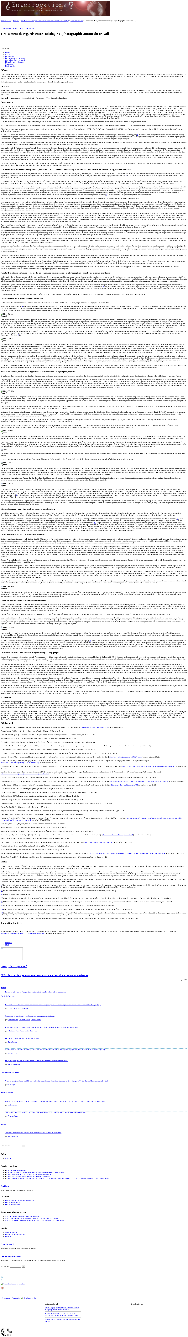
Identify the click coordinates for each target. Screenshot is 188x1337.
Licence (8, 1236)
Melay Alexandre (14, 1064)
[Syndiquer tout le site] (28, 1298)
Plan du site (16, 1298)
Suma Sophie (12, 1042)
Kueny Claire (24, 1031)
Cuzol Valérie (12, 1008)
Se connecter (6, 1298)
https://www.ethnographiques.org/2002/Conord (125, 757)
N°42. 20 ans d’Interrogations (16, 1170)
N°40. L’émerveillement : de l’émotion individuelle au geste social (28, 1174)
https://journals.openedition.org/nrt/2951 (94, 727)
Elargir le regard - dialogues (14, 62)
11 (95, 523)
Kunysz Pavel (12, 1053)
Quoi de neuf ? (7, 1244)
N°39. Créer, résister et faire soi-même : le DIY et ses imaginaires (28, 1176)
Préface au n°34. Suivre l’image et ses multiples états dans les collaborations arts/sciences (35, 992)
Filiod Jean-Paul (13, 1031)
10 (177, 519)
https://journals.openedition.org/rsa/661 (124, 785)
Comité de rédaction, (52, 1313)
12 (90, 641)
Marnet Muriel (13, 1136)
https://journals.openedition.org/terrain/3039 (99, 842)
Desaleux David (17, 28)
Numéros (16, 21)
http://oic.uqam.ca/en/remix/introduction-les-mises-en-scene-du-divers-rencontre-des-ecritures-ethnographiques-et (127, 853)
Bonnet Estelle (6, 28)
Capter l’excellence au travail (15, 60)
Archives (5, 1186)
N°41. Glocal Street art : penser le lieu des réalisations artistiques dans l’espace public (35, 1172)
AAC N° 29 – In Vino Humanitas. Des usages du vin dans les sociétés (61, 1314)
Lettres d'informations (11, 1256)
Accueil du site (6, 21)
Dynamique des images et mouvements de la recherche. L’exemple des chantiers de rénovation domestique (41, 1027)
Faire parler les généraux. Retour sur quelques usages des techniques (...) (62, 1309)
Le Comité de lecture (12, 1204)
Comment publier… (12, 1232)
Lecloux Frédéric (24, 1008)
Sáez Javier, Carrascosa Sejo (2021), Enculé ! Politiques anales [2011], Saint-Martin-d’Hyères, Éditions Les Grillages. (45, 1112)
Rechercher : (5, 1146)
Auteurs (8, 1158)
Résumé (8, 52)
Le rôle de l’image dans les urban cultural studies (22, 1038)
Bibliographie (10, 66)
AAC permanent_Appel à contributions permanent (22, 1216)
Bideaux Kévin (13, 1116)
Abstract (8, 54)
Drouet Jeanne (29, 28)
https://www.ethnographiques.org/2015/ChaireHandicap (20, 762)
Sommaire (8, 943)
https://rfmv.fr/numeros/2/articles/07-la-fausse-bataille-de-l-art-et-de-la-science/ (148, 766)
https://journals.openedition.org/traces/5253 (118, 835)
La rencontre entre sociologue (15, 58)
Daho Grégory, (50, 1308)
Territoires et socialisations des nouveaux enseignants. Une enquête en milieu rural (33, 1133)
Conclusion (9, 64)
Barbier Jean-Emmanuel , (54, 1319)
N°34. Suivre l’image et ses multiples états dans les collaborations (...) (45, 21)
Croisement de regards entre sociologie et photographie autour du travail (30, 1016)
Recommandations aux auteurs (15, 1234)
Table (3, 988)
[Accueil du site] (55, 15)
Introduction (9, 56)
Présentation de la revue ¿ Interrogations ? (19, 1200)
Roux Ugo (11, 1085)
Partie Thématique (76, 21)
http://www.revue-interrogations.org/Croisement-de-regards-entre (23, 933)
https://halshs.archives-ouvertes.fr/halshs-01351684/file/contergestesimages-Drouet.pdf (138, 781)
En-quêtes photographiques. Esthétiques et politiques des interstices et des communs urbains (36, 1061)
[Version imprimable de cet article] (13, 1284)
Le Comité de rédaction (13, 1202)
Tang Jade (33, 1031)
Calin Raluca (12, 1105)
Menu (7, 945)
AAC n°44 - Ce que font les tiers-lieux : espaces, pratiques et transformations (31, 1218)
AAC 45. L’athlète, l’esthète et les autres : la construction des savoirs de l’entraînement (35, 1220)
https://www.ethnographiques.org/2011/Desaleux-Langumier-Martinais (25, 774)
